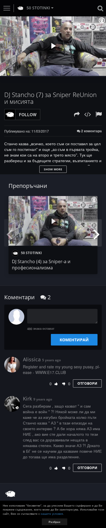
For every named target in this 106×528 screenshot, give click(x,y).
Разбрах (54, 522)
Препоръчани (27, 186)
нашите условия (52, 514)
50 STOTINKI (38, 7)
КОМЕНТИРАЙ (74, 339)
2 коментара (91, 131)
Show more (53, 169)
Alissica (32, 359)
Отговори (87, 383)
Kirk (27, 398)
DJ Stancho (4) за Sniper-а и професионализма (41, 264)
